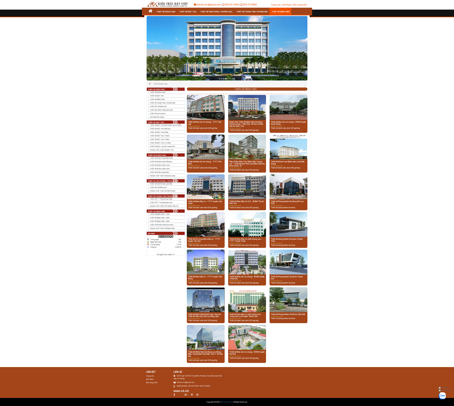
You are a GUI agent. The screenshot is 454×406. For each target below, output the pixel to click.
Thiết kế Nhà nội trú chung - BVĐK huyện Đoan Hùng (288, 123)
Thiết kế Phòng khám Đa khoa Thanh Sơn (287, 278)
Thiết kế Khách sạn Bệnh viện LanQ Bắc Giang (288, 163)
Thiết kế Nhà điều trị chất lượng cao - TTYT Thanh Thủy (245, 240)
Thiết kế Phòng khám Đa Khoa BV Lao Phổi (287, 202)
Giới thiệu (286, 5)
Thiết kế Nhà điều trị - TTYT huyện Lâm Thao (205, 202)
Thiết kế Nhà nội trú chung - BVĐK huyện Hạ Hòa (247, 353)
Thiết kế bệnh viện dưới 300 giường (244, 130)
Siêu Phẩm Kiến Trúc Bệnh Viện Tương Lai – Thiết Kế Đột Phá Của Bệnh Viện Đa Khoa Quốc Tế (247, 164)
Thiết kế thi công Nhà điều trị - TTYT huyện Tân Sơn (204, 240)
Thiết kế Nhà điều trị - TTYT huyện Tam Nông (205, 278)
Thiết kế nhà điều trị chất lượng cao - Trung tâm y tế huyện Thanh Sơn (245, 315)
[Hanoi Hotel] (167, 3)
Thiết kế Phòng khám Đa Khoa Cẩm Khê (288, 314)
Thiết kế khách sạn (166, 12)
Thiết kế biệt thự (187, 12)
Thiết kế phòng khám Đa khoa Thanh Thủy (287, 240)
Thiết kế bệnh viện (281, 12)
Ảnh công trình (300, 5)
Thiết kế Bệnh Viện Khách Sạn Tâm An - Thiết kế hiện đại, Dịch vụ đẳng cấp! (205, 315)
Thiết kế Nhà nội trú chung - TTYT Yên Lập (204, 123)
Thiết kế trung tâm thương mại (252, 12)
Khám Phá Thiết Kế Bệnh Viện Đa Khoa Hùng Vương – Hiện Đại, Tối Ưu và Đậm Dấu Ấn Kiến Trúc (246, 124)
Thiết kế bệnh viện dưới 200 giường (202, 128)
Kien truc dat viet (226, 402)
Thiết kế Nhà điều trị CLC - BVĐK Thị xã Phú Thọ (246, 202)
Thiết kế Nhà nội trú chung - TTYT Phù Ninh (205, 163)
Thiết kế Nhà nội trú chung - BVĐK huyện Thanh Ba (247, 278)
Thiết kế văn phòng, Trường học (216, 12)
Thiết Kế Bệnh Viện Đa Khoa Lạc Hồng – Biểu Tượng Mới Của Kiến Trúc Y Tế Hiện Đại (205, 354)
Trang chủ (275, 5)
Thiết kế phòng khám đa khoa (283, 207)
